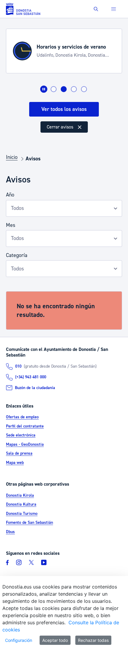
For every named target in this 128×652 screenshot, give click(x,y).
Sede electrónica (20, 435)
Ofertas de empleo (22, 417)
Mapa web (15, 462)
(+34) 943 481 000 (30, 377)
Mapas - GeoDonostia (25, 444)
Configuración (18, 640)
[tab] (54, 89)
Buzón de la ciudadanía (35, 388)
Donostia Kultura (21, 504)
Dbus (10, 532)
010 (18, 366)
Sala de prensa (19, 453)
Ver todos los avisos (64, 109)
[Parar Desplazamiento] (43, 89)
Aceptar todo (55, 640)
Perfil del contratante (25, 426)
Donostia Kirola (20, 495)
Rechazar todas (93, 640)
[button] (96, 9)
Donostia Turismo (22, 513)
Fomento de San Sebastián (29, 522)
